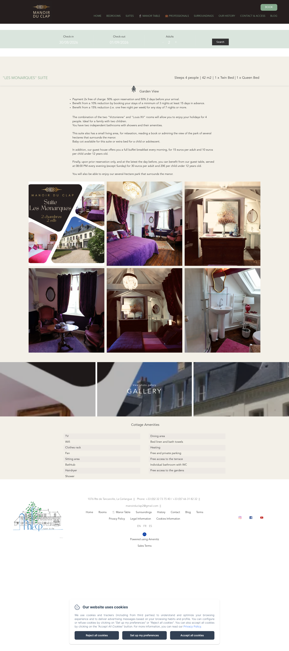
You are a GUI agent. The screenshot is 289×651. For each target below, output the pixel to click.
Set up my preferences (144, 635)
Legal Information (140, 519)
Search (220, 42)
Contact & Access (252, 16)
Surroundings (204, 16)
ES (150, 526)
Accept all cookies (192, 635)
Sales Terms (145, 546)
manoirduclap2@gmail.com (142, 506)
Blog (273, 16)
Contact (175, 512)
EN (139, 526)
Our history (227, 16)
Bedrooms (113, 16)
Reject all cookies (97, 635)
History (161, 512)
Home (97, 16)
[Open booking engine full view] (144, 41)
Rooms (103, 512)
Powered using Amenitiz (144, 539)
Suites (130, 16)
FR (144, 526)
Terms (199, 512)
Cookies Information (168, 519)
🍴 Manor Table (149, 16)
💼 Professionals (177, 16)
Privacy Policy (117, 519)
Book (269, 7)
